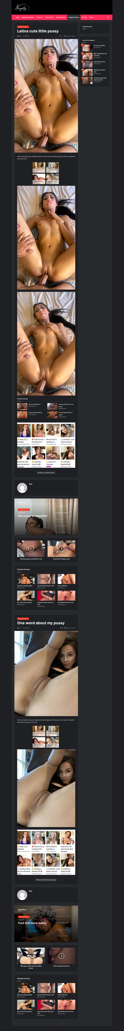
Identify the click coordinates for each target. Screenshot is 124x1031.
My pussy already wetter (24, 585)
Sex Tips (84, 17)
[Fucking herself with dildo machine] (88, 80)
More (91, 17)
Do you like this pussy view (45, 585)
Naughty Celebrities (28, 17)
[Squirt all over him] (88, 64)
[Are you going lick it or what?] (52, 414)
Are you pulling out (34, 404)
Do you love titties (99, 45)
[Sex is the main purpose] (26, 596)
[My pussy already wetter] (26, 579)
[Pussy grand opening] (22, 414)
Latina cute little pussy (46, 473)
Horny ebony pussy (30, 515)
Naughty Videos (61, 17)
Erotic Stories (49, 17)
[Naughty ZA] (22, 7)
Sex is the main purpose (24, 602)
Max (20, 36)
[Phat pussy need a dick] (88, 72)
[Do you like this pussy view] (46, 579)
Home (17, 17)
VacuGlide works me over (66, 602)
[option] (46, 516)
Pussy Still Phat (62, 585)
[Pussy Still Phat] (66, 579)
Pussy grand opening (35, 412)
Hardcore (39, 17)
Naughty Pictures (73, 17)
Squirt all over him (99, 61)
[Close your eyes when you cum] (46, 596)
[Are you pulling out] (22, 406)
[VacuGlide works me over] (66, 596)
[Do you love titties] (88, 48)
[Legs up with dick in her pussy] (52, 406)
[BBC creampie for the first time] (88, 56)
